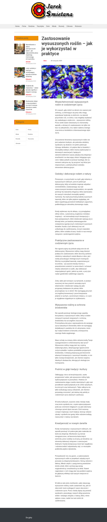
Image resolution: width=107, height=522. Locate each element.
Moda (54, 26)
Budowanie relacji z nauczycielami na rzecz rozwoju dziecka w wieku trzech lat (31, 105)
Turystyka (40, 26)
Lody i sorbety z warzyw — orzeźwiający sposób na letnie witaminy (31, 72)
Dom (48, 26)
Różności (78, 26)
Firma (24, 26)
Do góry (29, 517)
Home (17, 26)
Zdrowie (69, 26)
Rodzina (31, 26)
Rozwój (61, 26)
